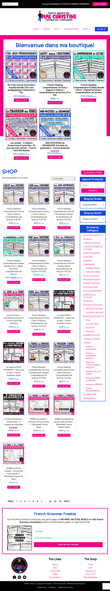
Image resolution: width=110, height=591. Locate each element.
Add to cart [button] (21, 100)
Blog (57, 29)
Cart (90, 568)
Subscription (71, 29)
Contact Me (55, 571)
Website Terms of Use (65, 587)
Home (36, 29)
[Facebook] (19, 577)
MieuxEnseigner (90, 577)
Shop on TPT (90, 574)
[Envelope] (24, 577)
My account (91, 571)
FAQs (55, 574)
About (46, 29)
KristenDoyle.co (80, 584)
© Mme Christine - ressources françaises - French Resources (45, 584)
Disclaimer (52, 587)
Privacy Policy (41, 587)
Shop (85, 29)
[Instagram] (14, 577)
